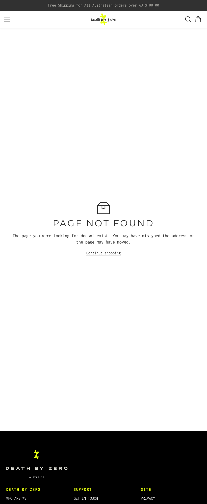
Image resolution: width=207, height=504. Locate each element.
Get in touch (86, 498)
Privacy (148, 498)
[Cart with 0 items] (198, 19)
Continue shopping (103, 253)
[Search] (188, 19)
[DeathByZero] (103, 19)
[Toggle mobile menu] (46, 19)
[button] (198, 19)
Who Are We (16, 498)
